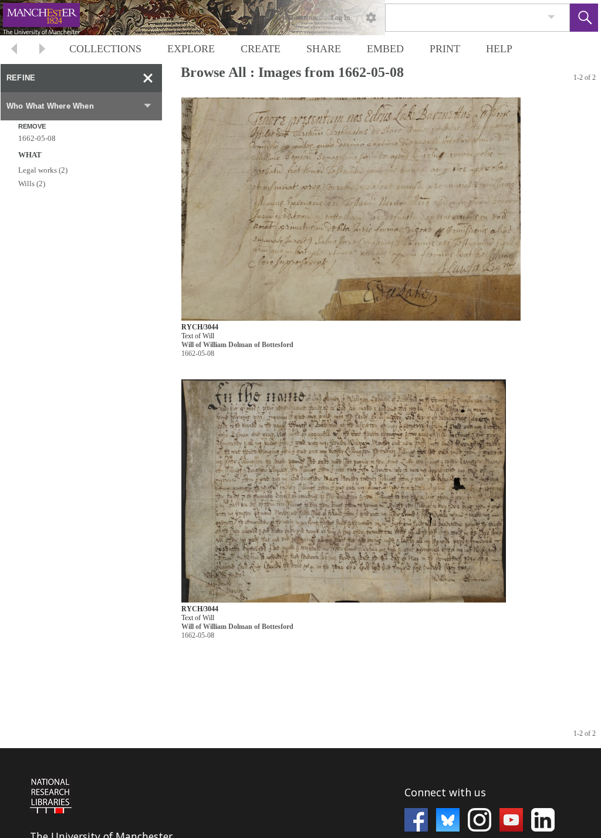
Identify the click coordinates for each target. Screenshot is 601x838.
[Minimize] (148, 78)
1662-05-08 (37, 138)
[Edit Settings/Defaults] (371, 18)
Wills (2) (31, 183)
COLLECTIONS (105, 49)
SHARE (323, 49)
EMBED (385, 49)
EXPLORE (191, 49)
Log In (340, 18)
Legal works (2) (42, 170)
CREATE (261, 49)
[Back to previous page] (14, 50)
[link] (551, 17)
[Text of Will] (351, 209)
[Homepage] (221, 17)
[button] (584, 18)
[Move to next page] (42, 50)
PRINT (445, 49)
